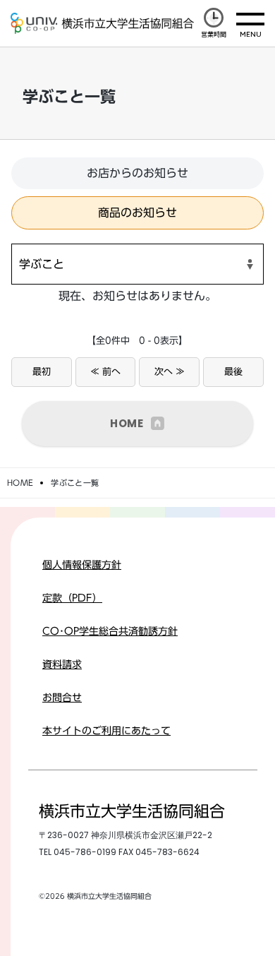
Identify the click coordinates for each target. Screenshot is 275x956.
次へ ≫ (169, 371)
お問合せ (62, 698)
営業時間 (213, 34)
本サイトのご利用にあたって (106, 731)
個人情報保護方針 (81, 565)
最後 (233, 371)
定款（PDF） (72, 598)
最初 (41, 371)
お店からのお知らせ (137, 173)
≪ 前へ (105, 371)
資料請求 (62, 664)
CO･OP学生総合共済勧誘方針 (110, 631)
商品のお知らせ (137, 212)
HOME (127, 423)
